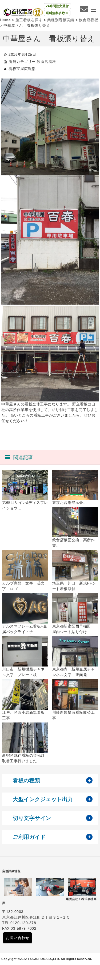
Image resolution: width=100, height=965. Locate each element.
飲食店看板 (46, 61)
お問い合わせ (17, 938)
